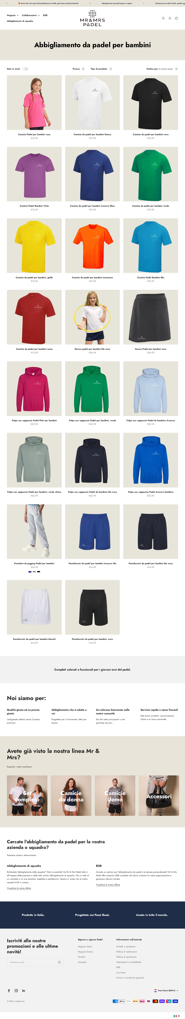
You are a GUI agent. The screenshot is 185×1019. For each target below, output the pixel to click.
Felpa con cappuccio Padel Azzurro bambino (150, 492)
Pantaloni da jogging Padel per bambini (34, 563)
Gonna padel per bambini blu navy (92, 349)
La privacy (121, 972)
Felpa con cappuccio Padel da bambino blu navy (92, 492)
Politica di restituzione (126, 951)
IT (179, 1016)
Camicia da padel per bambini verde (150, 205)
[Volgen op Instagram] (16, 991)
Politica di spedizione (126, 956)
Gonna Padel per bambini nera (150, 349)
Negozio (11, 15)
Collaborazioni (29, 15)
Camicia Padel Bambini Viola (34, 205)
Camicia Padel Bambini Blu (150, 277)
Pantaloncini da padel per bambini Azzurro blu (92, 563)
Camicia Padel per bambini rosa (34, 134)
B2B (45, 15)
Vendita (81, 956)
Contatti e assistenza (125, 946)
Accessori (82, 962)
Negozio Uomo (85, 946)
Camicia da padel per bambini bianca (92, 134)
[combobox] (177, 1016)
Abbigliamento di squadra (20, 21)
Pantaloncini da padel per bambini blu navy (151, 563)
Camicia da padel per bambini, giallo (34, 277)
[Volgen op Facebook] (9, 991)
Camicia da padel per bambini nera (151, 134)
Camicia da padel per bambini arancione (92, 277)
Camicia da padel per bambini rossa (34, 349)
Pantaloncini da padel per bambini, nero (92, 639)
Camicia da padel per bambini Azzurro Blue (92, 205)
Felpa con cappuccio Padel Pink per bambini (34, 420)
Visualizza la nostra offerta (19, 888)
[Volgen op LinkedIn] (24, 991)
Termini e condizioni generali (130, 977)
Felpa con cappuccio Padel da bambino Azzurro (150, 420)
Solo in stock (13, 68)
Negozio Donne (85, 951)
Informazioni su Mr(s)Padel (128, 962)
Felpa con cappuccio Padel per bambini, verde (92, 420)
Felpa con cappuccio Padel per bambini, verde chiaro (34, 492)
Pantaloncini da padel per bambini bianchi (34, 639)
